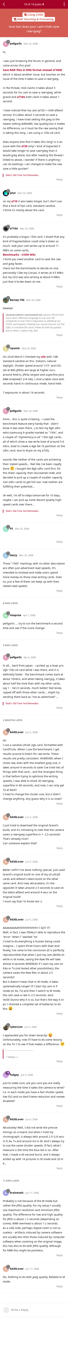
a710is (21, 97)
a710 (14, 201)
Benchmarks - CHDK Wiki (19, 254)
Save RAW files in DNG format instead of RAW (32, 70)
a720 (24, 146)
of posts (33, 4)
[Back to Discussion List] (4, 4)
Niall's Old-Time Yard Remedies (22, 175)
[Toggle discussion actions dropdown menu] (64, 4)
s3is (43, 356)
